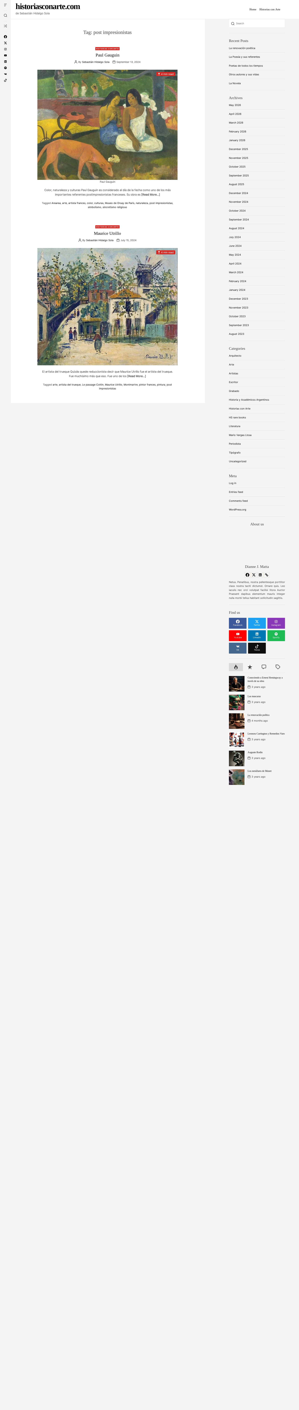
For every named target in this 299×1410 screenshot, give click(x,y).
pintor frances (147, 384)
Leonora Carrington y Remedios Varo (266, 733)
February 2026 (237, 131)
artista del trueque (70, 384)
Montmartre (131, 384)
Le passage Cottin (93, 384)
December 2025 (238, 149)
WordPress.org (237, 509)
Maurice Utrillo (107, 233)
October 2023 (237, 316)
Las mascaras (254, 696)
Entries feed (236, 491)
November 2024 (238, 201)
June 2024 (235, 245)
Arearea (56, 203)
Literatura (234, 426)
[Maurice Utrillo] (107, 306)
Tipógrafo (235, 452)
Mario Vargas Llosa (240, 435)
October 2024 (237, 210)
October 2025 (237, 166)
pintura (161, 384)
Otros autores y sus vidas (244, 74)
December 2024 (238, 193)
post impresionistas (161, 203)
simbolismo (94, 206)
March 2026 (236, 122)
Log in (232, 483)
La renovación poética (242, 48)
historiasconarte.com (48, 6)
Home (252, 9)
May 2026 (235, 105)
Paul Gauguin (107, 55)
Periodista (235, 443)
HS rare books (237, 417)
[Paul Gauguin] (107, 125)
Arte (231, 364)
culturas (99, 203)
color (90, 203)
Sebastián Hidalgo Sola (95, 62)
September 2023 (239, 325)
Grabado (234, 391)
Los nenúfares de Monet (259, 771)
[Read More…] (150, 194)
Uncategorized (237, 461)
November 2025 (238, 157)
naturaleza (142, 203)
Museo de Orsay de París (119, 203)
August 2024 (236, 228)
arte (64, 203)
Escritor (233, 382)
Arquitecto (235, 355)
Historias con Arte (269, 9)
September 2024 (239, 219)
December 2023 (238, 298)
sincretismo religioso (115, 206)
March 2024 (236, 272)
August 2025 (236, 184)
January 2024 (237, 289)
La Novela (235, 83)
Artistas (233, 373)
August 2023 (236, 333)
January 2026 (237, 140)
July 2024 (235, 237)
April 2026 (235, 113)
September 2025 (239, 175)
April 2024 (235, 263)
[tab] (236, 667)
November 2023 (238, 307)
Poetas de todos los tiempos (246, 65)
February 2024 (237, 281)
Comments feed (238, 500)
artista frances (76, 203)
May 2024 (235, 254)
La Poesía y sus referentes (244, 56)
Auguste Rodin (255, 752)
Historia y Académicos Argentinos (249, 399)
